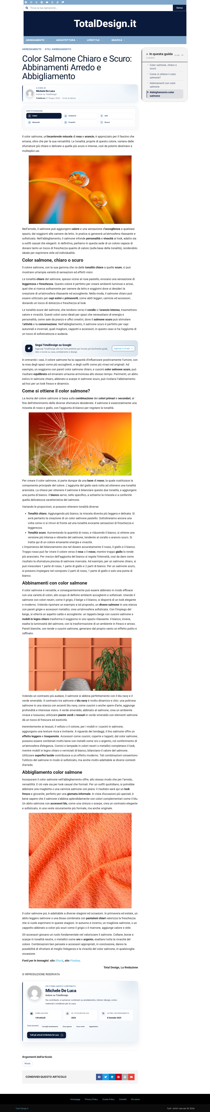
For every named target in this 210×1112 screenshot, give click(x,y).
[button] (99, 1077)
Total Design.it (22, 1108)
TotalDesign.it (105, 23)
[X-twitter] (36, 2)
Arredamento (32, 49)
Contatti (122, 1099)
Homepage (75, 1099)
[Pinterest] (41, 2)
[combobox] (98, 8)
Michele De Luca (60, 990)
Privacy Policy (91, 1099)
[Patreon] (63, 2)
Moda (27, 1063)
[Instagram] (31, 2)
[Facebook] (26, 2)
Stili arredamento (58, 49)
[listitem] (44, 116)
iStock (59, 960)
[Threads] (52, 2)
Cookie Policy (108, 1099)
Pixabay (75, 960)
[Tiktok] (57, 2)
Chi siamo (135, 1099)
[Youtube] (47, 2)
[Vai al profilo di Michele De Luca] (30, 93)
